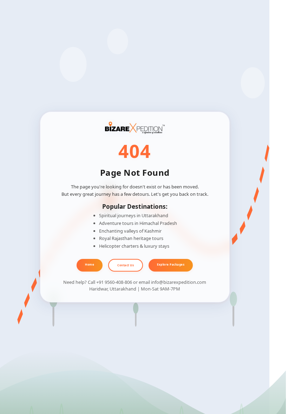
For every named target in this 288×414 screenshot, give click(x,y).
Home (89, 264)
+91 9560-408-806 (114, 282)
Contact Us (125, 265)
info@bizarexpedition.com (178, 282)
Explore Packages (170, 264)
